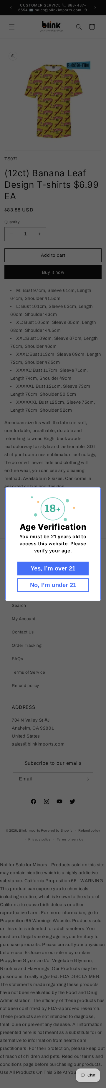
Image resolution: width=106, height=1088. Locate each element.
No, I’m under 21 (53, 585)
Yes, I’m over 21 (53, 568)
